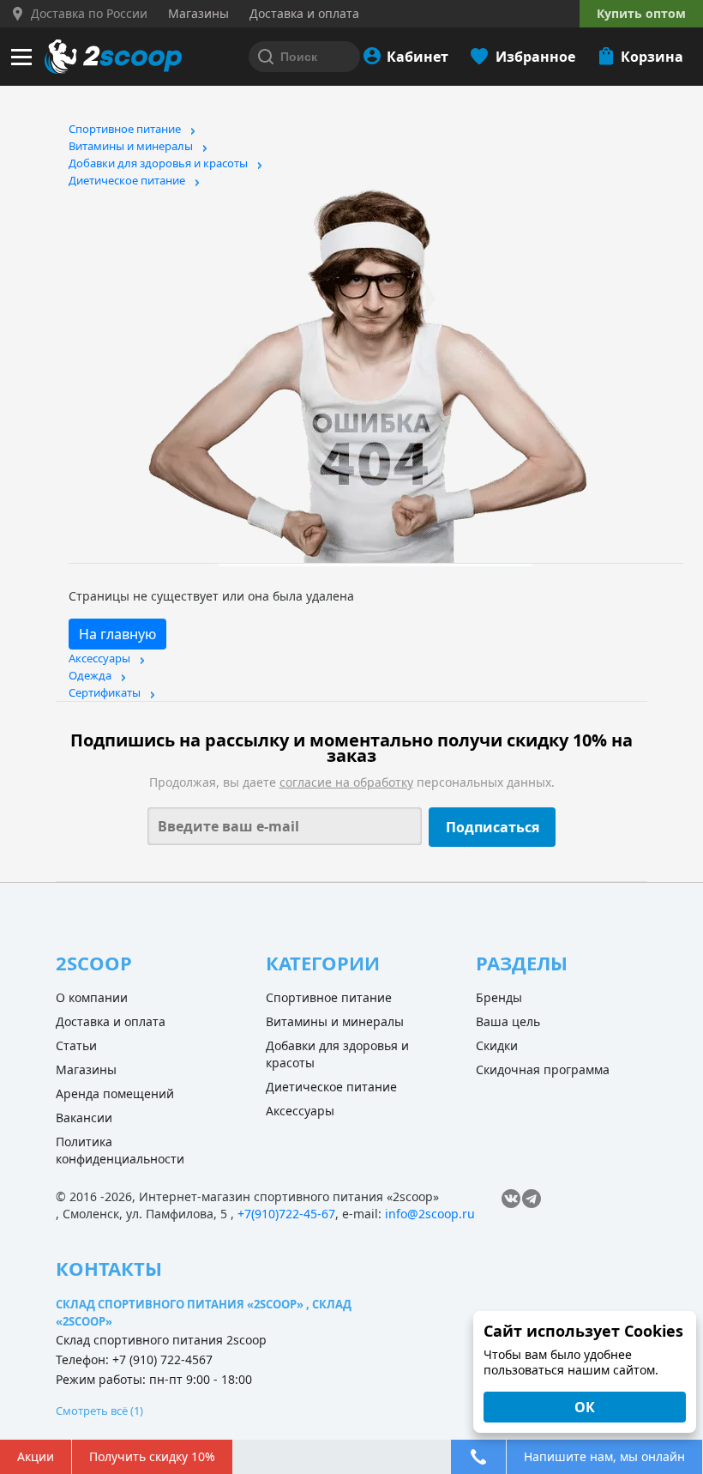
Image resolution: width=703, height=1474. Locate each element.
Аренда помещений (115, 1093)
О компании (92, 997)
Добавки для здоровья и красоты (158, 163)
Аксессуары (99, 658)
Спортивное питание (125, 128)
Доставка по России (89, 14)
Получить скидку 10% (152, 1456)
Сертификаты (105, 692)
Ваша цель (508, 1021)
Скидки (497, 1045)
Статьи (76, 1045)
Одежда (90, 675)
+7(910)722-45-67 (286, 1213)
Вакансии (84, 1117)
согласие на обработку (346, 782)
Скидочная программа (543, 1069)
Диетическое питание (127, 180)
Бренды (499, 997)
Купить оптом (641, 13)
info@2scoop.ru (430, 1213)
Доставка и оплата (110, 1021)
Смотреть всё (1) (99, 1410)
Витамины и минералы (131, 146)
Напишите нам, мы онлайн (604, 1456)
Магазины (86, 1069)
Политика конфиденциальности (120, 1150)
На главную (117, 634)
